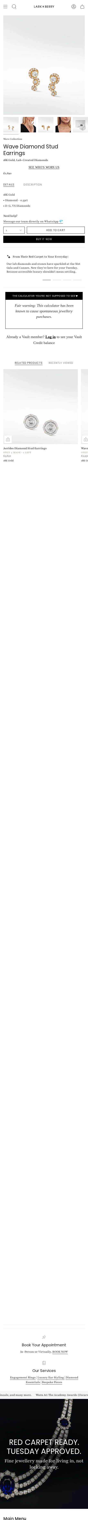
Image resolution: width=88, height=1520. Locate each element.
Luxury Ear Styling (50, 1377)
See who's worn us (44, 167)
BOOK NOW (60, 1352)
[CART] (82, 6)
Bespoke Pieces (52, 1382)
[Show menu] (5, 6)
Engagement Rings (23, 1377)
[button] (14, 6)
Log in (50, 337)
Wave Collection (12, 139)
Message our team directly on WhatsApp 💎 (33, 221)
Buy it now (44, 239)
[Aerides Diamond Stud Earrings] (40, 406)
